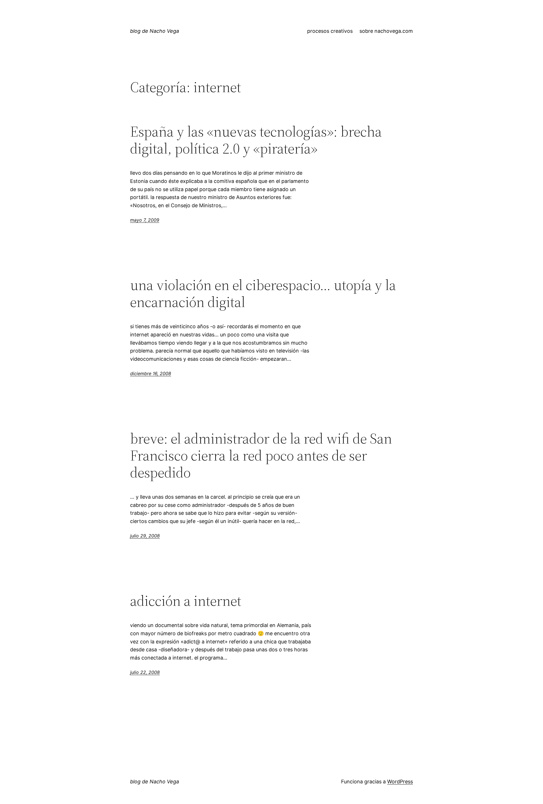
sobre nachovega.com (386, 31)
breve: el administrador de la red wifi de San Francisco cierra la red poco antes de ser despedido (261, 455)
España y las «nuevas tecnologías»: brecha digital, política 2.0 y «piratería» (256, 140)
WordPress (400, 781)
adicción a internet (185, 600)
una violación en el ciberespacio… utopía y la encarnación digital (263, 293)
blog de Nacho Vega (154, 31)
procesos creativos (330, 31)
